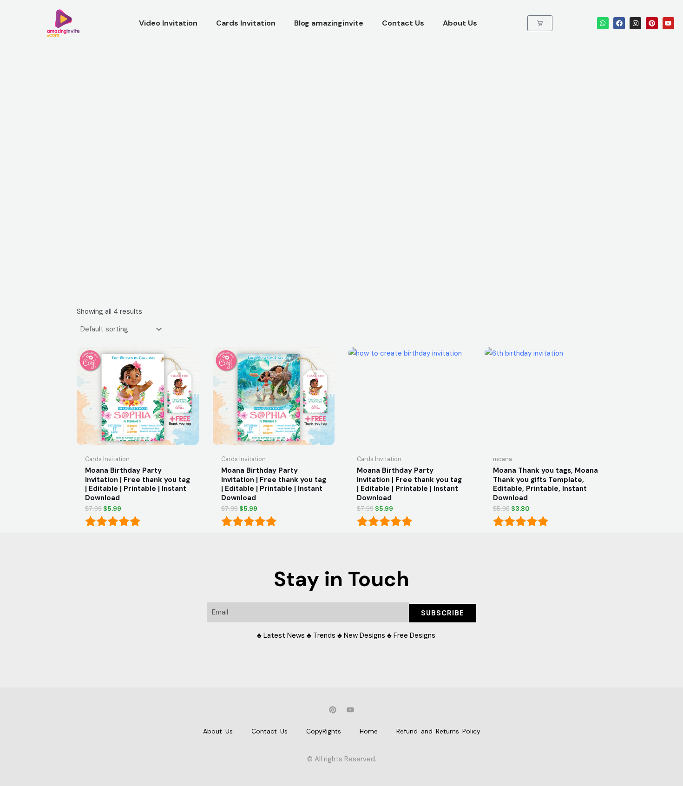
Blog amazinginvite (328, 23)
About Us (460, 23)
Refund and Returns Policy (438, 731)
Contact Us (403, 23)
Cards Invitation (246, 23)
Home (369, 731)
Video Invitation (168, 23)
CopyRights (323, 731)
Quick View (137, 442)
